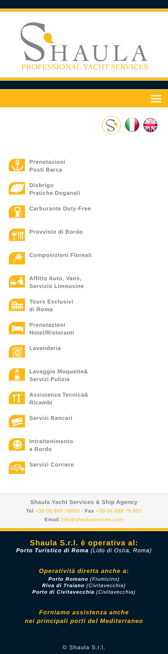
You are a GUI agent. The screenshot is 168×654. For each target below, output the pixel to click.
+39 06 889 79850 (57, 511)
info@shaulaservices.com (92, 519)
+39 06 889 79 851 (119, 511)
